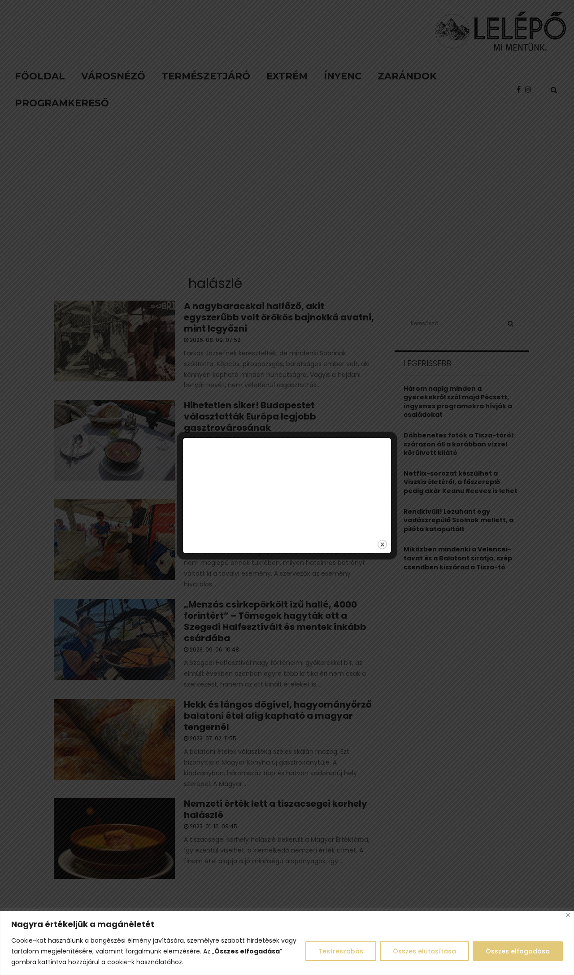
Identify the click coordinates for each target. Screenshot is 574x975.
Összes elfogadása (518, 951)
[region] (287, 943)
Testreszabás (340, 951)
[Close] (568, 915)
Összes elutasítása (424, 951)
